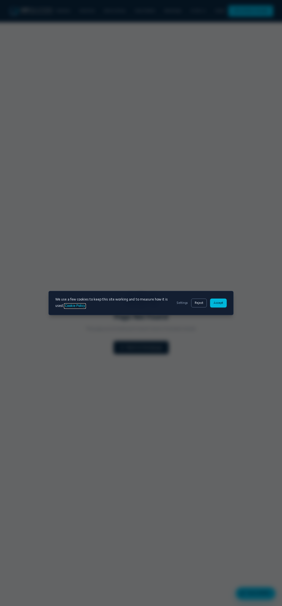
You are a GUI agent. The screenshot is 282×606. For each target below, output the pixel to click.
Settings (182, 303)
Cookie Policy (75, 306)
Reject (199, 303)
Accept (218, 303)
